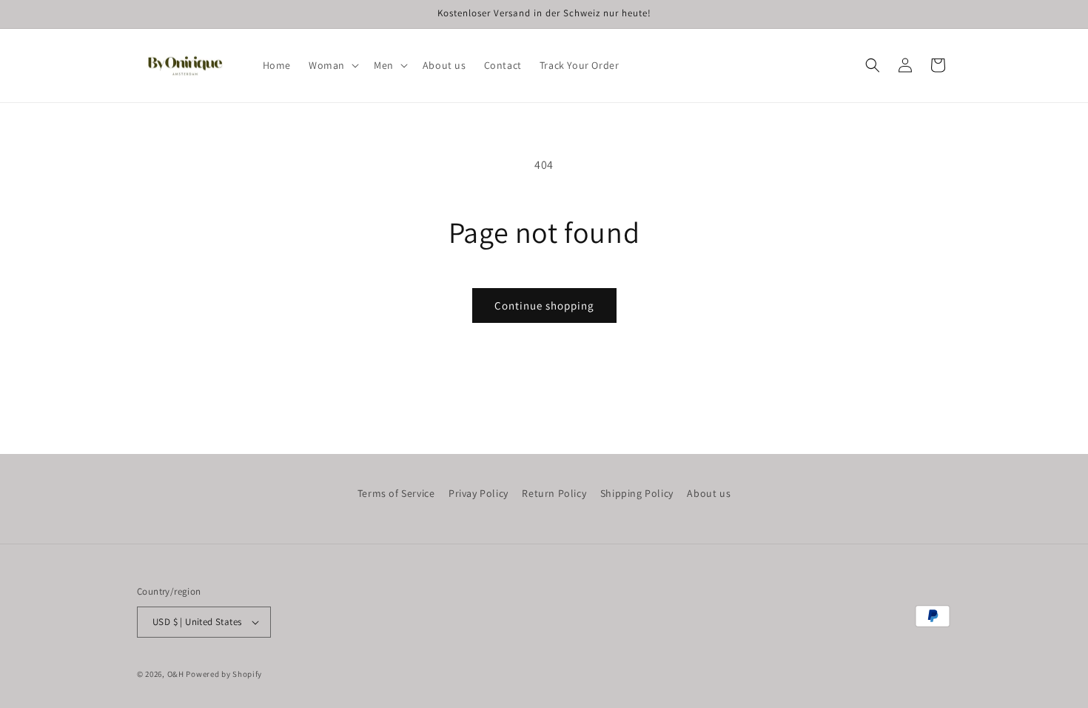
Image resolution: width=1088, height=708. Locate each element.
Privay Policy (478, 493)
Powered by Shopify (224, 674)
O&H (175, 674)
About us (709, 493)
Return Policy (554, 493)
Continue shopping (544, 305)
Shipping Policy (637, 493)
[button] (332, 65)
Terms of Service (396, 493)
